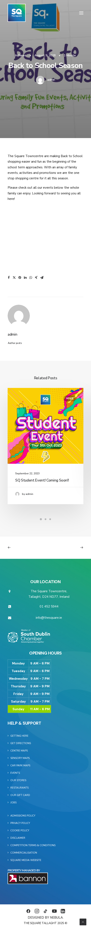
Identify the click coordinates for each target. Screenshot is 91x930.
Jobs (13, 802)
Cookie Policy (19, 830)
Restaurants (19, 787)
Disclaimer (17, 838)
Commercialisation (23, 852)
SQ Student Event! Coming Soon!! (42, 480)
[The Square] (17, 13)
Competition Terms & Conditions (32, 845)
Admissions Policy (22, 815)
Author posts (15, 343)
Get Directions (20, 743)
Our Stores (18, 780)
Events (15, 773)
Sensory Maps (20, 758)
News (22, 55)
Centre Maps (19, 750)
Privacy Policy (20, 823)
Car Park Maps (20, 765)
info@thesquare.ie (49, 618)
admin (51, 80)
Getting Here (19, 736)
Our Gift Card (20, 795)
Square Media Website (25, 860)
